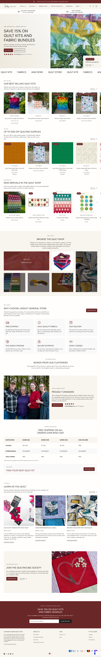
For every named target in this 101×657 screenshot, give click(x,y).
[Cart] (96, 6)
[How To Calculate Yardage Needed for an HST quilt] (19, 510)
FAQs (60, 637)
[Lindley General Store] (10, 6)
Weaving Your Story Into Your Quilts (79, 528)
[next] (97, 103)
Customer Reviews (38, 637)
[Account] (93, 6)
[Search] (90, 6)
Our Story (36, 634)
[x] (6, 654)
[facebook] (4, 654)
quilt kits (9, 640)
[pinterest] (11, 654)
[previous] (4, 93)
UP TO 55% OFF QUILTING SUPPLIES (22, 131)
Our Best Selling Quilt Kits (20, 83)
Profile (91, 637)
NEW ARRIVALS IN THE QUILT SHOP (22, 182)
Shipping (35, 639)
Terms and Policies (38, 642)
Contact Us (62, 634)
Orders (91, 634)
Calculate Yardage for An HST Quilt (16, 528)
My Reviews (92, 639)
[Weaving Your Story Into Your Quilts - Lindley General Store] (82, 510)
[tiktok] (13, 654)
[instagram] (8, 654)
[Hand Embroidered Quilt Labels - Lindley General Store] (50, 510)
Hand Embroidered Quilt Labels (45, 528)
